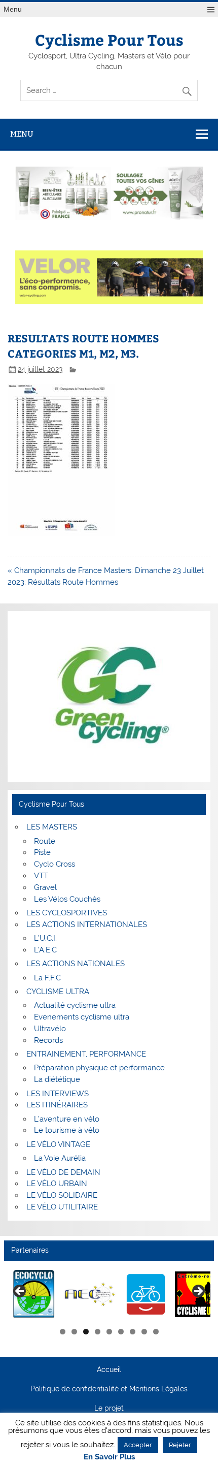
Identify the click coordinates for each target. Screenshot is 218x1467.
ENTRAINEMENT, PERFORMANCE (86, 1054)
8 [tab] (144, 1331)
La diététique (57, 1079)
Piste (42, 852)
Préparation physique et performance (99, 1067)
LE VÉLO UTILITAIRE (62, 1206)
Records (48, 1040)
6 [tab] (121, 1331)
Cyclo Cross (54, 864)
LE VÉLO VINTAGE (58, 1144)
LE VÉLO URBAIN (56, 1183)
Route (44, 841)
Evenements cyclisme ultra (81, 1017)
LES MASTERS (51, 827)
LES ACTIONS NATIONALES (75, 963)
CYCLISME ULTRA (57, 991)
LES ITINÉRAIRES (57, 1104)
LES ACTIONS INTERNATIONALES (86, 924)
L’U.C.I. (45, 938)
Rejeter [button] (180, 1445)
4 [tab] (97, 1331)
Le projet (109, 1408)
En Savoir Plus (109, 1457)
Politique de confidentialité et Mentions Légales (109, 1389)
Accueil (109, 1370)
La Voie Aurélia (60, 1158)
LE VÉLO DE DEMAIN (63, 1172)
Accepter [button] (138, 1445)
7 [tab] (132, 1331)
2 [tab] (74, 1331)
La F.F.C (47, 977)
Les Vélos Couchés (67, 899)
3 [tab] (86, 1331)
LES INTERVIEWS (57, 1093)
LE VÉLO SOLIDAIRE (61, 1195)
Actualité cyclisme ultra (75, 1005)
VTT (41, 875)
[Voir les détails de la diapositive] (34, 1294)
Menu (13, 9)
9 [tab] (156, 1331)
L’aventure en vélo (66, 1119)
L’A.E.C (45, 949)
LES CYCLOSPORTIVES (66, 912)
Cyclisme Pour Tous (109, 39)
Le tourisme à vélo (66, 1130)
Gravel (45, 887)
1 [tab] (62, 1331)
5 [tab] (109, 1331)
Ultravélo (50, 1028)
